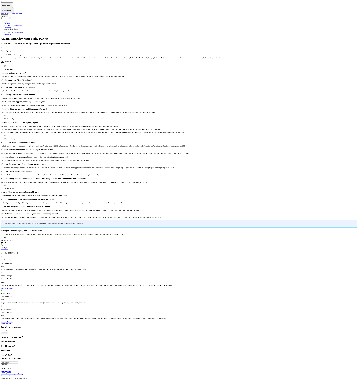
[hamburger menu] (10, 18)
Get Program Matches (15, 13)
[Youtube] (6, 372)
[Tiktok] (10, 372)
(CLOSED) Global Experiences (13, 25)
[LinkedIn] (9, 372)
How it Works (5, 13)
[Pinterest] (7, 372)
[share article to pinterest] (3, 62)
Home (6, 22)
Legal (16, 374)
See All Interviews (6, 323)
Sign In (3, 16)
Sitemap (20, 374)
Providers (7, 23)
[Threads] (3, 372)
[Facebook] (1, 372)
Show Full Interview (7, 288)
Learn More (4, 249)
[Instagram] (4, 372)
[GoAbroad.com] (5, 1)
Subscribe (4, 332)
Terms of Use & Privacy (8, 374)
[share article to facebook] (1, 62)
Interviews (7, 27)
